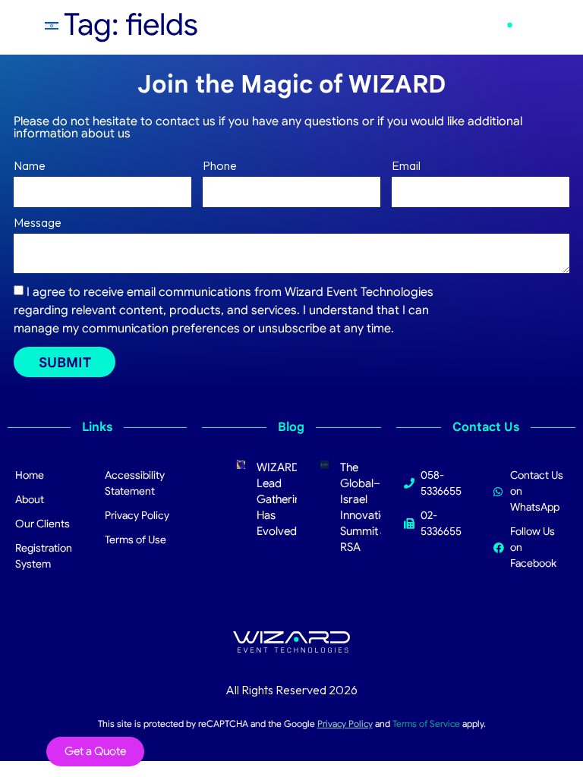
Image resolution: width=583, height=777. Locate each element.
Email (406, 166)
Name (30, 166)
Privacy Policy (345, 723)
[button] (409, 28)
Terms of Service (426, 723)
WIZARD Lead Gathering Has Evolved (282, 499)
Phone (220, 166)
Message (37, 223)
